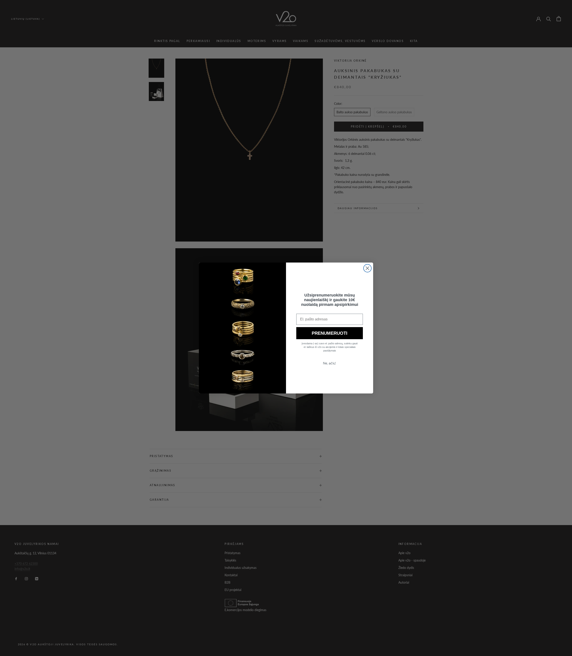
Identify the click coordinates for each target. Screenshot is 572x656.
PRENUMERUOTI (329, 333)
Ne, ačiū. (329, 363)
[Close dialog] (367, 268)
